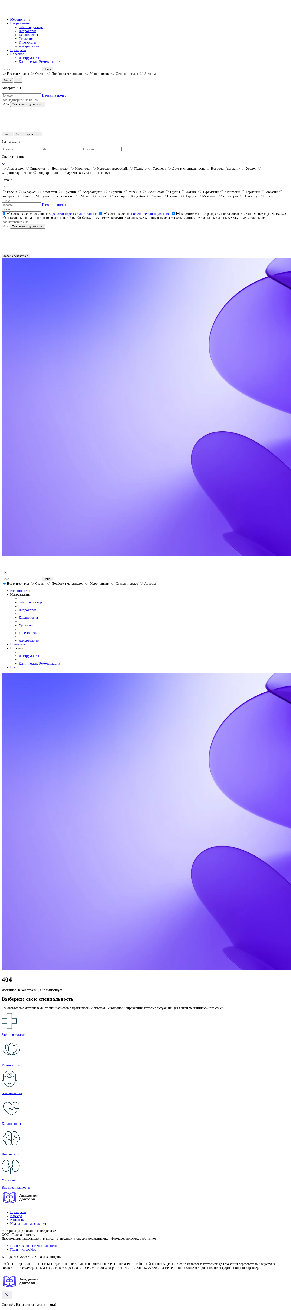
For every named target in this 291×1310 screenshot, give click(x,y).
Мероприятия (20, 19)
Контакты (17, 1220)
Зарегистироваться (27, 134)
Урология (26, 38)
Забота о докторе (31, 27)
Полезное (17, 54)
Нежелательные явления (28, 1223)
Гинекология (28, 42)
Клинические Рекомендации (39, 61)
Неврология (27, 31)
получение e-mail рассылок (150, 214)
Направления (20, 23)
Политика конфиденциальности (33, 1245)
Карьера (16, 1216)
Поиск (47, 69)
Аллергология (29, 46)
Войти (7, 80)
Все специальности (16, 1187)
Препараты (18, 50)
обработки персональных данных (73, 214)
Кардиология (28, 35)
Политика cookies (23, 1249)
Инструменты (29, 58)
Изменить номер (54, 95)
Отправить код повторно (27, 104)
